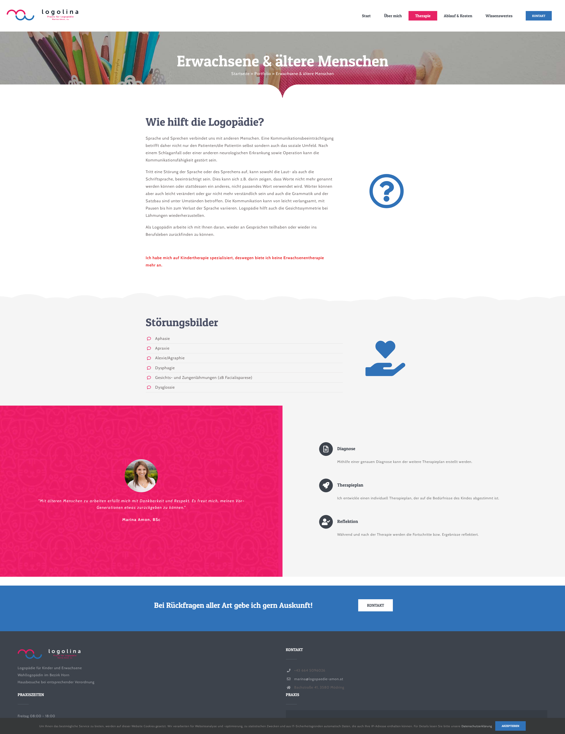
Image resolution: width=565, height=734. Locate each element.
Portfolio (262, 73)
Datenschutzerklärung (476, 726)
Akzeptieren (510, 726)
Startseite (240, 73)
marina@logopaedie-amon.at (318, 679)
